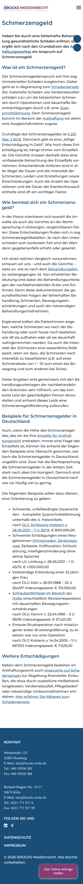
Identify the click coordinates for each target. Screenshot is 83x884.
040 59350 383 (21, 768)
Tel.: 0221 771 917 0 (18, 803)
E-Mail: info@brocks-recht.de (25, 763)
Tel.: (7, 768)
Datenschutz (17, 837)
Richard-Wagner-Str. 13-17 (23, 787)
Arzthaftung (53, 118)
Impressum (15, 845)
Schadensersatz (65, 87)
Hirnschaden (45, 541)
